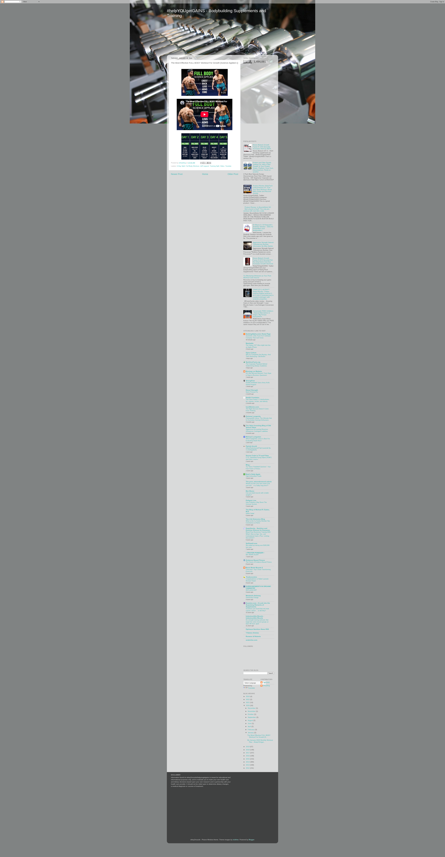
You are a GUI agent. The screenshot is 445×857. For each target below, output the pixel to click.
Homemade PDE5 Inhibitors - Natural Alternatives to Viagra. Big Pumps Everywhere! (263, 314)
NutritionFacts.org (253, 362)
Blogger (251, 840)
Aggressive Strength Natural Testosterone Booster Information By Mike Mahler (263, 244)
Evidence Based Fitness (255, 560)
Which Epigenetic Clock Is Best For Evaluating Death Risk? (258, 440)
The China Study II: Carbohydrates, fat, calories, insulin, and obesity (258, 400)
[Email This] (201, 163)
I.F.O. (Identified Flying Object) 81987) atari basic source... (259, 458)
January (251, 732)
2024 (248, 696)
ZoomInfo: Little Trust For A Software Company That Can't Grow (258, 337)
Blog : (248, 465)
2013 (248, 765)
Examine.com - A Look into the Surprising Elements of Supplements (258, 605)
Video (222, 166)
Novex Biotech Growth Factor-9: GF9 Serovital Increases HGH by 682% (262, 146)
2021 (248, 702)
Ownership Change (252, 597)
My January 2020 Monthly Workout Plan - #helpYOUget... (260, 741)
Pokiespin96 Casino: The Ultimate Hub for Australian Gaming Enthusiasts (259, 419)
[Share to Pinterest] (210, 163)
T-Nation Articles (252, 633)
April (249, 726)
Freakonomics (251, 577)
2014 (248, 762)
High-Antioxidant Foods (253, 476)
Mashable (249, 343)
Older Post (233, 174)
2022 (248, 699)
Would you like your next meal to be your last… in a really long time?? (258, 484)
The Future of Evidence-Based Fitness (259, 562)
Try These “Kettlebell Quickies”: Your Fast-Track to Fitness (258, 468)
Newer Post (177, 174)
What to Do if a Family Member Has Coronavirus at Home (258, 522)
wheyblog (266, 685)
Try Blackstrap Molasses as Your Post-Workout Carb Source (257, 277)
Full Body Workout (192, 166)
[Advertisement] (188, 38)
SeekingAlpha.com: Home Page (258, 334)
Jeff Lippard (204, 166)
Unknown (266, 682)
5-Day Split (181, 166)
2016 (248, 756)
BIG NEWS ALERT (252, 555)
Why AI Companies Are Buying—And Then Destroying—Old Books (258, 355)
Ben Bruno (250, 491)
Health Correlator (252, 397)
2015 (248, 759)
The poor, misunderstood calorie (259, 482)
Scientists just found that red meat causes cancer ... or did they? (257, 609)
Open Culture (251, 353)
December (252, 708)
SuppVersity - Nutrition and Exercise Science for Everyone (258, 529)
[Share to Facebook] (208, 163)
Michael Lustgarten (253, 437)
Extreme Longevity (253, 416)
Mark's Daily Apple (253, 474)
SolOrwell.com (251, 543)
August (250, 720)
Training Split (214, 166)
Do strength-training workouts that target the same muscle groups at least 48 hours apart (257, 622)
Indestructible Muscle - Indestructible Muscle (255, 617)
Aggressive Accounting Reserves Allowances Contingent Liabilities (257, 430)
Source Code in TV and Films (257, 455)
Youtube (228, 166)
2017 (248, 753)
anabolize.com (251, 640)
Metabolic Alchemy (253, 596)
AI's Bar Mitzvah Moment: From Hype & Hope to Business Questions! (258, 374)
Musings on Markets (254, 371)
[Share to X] (206, 163)
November (252, 711)
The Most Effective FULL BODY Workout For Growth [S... (258, 736)
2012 (248, 768)
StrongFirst (250, 381)
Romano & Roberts (253, 636)
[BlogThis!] (203, 163)
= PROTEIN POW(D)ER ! (255, 553)
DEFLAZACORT (251, 590)
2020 (248, 705)
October (251, 714)
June (250, 723)
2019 (248, 747)
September (252, 717)
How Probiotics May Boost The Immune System (256, 503)
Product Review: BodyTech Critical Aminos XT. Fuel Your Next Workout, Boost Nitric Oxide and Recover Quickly (263, 189)
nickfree (236, 840)
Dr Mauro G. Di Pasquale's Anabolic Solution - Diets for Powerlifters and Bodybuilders (263, 227)
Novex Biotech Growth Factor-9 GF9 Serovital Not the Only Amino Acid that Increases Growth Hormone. (263, 261)
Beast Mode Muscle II (254, 568)
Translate (251, 688)
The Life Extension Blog (255, 519)
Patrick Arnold (251, 446)
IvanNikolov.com (252, 407)
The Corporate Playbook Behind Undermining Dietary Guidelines (256, 365)
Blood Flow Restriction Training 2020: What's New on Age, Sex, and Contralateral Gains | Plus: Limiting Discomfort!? (258, 535)
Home (205, 174)
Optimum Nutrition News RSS (257, 629)
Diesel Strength (252, 390)
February (251, 729)
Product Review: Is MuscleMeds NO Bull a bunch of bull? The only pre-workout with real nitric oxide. (257, 209)
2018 (248, 750)
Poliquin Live (251, 500)
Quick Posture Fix (252, 392)
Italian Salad (250, 513)
